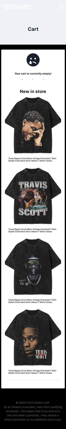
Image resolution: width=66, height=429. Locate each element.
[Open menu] (61, 6)
